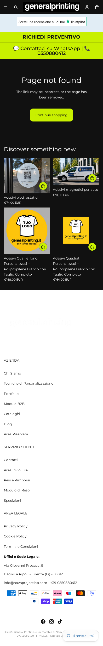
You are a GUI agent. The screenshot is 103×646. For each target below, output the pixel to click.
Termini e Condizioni (21, 546)
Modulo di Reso (17, 490)
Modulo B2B (14, 404)
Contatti (11, 460)
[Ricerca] (16, 7)
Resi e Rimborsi (17, 480)
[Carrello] (97, 7)
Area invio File (16, 470)
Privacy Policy (16, 526)
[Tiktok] (60, 621)
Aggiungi (96, 178)
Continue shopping (51, 115)
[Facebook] (43, 621)
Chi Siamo (12, 373)
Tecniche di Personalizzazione (28, 383)
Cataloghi (12, 414)
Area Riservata (16, 434)
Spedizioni (12, 500)
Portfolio (11, 393)
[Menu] (5, 7)
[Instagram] (51, 621)
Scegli (96, 246)
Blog (8, 424)
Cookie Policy (15, 536)
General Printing (24, 632)
